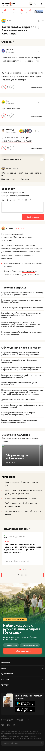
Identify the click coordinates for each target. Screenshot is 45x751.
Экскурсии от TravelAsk (15, 619)
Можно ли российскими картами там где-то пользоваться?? (19, 384)
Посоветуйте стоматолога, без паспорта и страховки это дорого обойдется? (18, 414)
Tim (7, 101)
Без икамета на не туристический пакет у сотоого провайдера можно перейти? (21, 376)
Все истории (22, 575)
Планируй (5, 679)
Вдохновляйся (7, 674)
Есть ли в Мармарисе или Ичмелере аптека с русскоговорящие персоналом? (19, 421)
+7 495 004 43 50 (22, 720)
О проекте (5, 663)
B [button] (7, 200)
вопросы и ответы (9, 5)
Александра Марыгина (17, 537)
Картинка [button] (25, 200)
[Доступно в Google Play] (25, 703)
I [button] (10, 200)
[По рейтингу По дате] (42, 42)
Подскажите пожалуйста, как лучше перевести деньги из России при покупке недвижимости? (20, 354)
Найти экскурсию (23, 651)
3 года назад (10, 52)
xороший (13, 196)
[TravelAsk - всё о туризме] (8, 3)
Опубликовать (33, 217)
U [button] (14, 200)
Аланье (10, 267)
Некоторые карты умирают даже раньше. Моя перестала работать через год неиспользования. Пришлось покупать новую (22, 548)
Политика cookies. (35, 738)
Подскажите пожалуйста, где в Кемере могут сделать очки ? (19, 361)
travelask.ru (5, 734)
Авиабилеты (14, 13)
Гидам (3, 668)
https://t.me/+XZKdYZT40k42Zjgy (17, 141)
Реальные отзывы (12, 645)
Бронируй (5, 685)
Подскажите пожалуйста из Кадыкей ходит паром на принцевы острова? (21, 333)
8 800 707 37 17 (7, 720)
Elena (9, 21)
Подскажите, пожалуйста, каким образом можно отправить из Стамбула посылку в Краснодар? (21, 369)
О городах (5, 13)
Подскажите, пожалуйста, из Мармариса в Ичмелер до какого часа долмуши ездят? (22, 294)
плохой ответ (23, 196)
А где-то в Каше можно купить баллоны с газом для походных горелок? (22, 406)
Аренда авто (29, 13)
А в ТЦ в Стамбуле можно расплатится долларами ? (22, 308)
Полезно (4, 87)
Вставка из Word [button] (30, 200)
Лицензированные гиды (30, 645)
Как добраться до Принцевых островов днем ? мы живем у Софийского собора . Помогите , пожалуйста (21, 315)
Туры (22, 13)
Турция (6, 541)
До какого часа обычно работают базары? (18, 400)
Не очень (11, 87)
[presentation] (22, 207)
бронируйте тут (9, 76)
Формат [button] (2, 200)
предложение (28, 271)
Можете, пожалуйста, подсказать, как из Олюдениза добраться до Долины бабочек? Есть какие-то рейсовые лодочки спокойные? (21, 325)
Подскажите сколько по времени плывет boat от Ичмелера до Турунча (21, 301)
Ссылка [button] (22, 200)
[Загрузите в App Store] (25, 709)
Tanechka (9, 50)
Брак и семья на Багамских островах (21, 498)
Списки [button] (19, 200)
